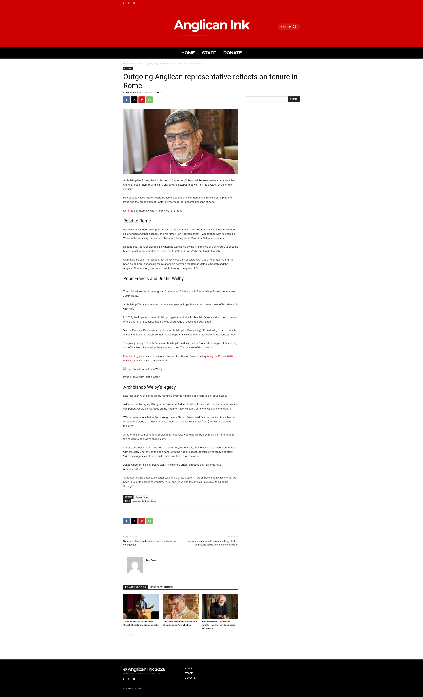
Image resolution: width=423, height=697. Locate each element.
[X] (129, 3)
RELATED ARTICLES (135, 587)
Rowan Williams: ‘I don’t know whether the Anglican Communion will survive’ (218, 625)
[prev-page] (125, 635)
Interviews (137, 63)
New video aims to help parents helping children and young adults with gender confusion (212, 543)
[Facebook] (123, 3)
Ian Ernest (131, 92)
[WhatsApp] (149, 99)
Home (126, 63)
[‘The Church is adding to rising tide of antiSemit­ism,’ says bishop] (181, 606)
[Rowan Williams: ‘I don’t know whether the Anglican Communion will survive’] (220, 606)
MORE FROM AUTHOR (161, 587)
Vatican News (142, 497)
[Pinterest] (141, 99)
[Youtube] (134, 3)
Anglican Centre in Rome (144, 501)
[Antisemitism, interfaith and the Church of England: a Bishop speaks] (141, 606)
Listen (126, 210)
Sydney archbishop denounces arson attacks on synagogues (149, 543)
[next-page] (131, 635)
